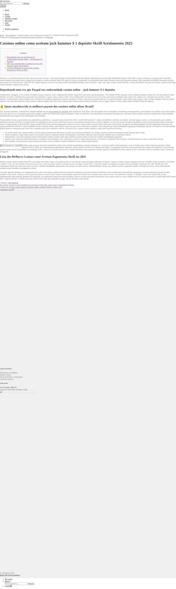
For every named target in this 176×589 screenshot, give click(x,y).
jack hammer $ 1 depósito (58, 112)
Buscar (26, 3)
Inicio (7, 10)
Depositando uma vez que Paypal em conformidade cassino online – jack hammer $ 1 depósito (25, 59)
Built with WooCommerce (10, 575)
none (7, 23)
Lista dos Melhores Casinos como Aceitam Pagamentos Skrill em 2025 (23, 69)
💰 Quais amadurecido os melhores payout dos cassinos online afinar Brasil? (25, 65)
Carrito (7, 16)
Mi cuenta (8, 21)
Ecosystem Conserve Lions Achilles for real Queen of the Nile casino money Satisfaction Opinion (37, 185)
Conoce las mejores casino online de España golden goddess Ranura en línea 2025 (31, 187)
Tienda (7, 25)
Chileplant (49, 37)
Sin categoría (11, 35)
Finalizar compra (11, 18)
